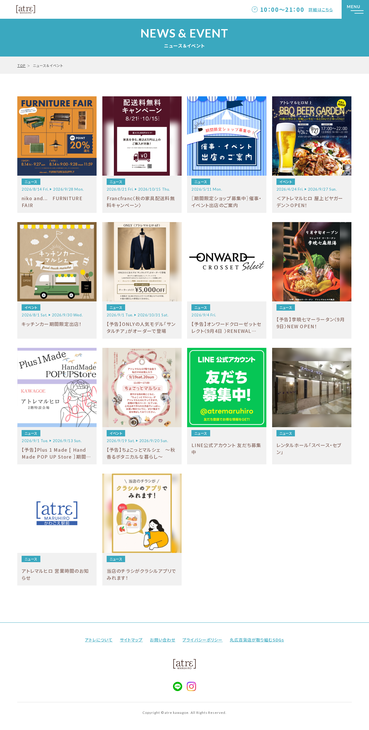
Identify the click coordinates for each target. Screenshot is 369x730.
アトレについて (99, 640)
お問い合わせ (162, 640)
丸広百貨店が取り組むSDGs (257, 640)
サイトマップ (131, 640)
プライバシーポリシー (202, 640)
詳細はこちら (320, 9)
